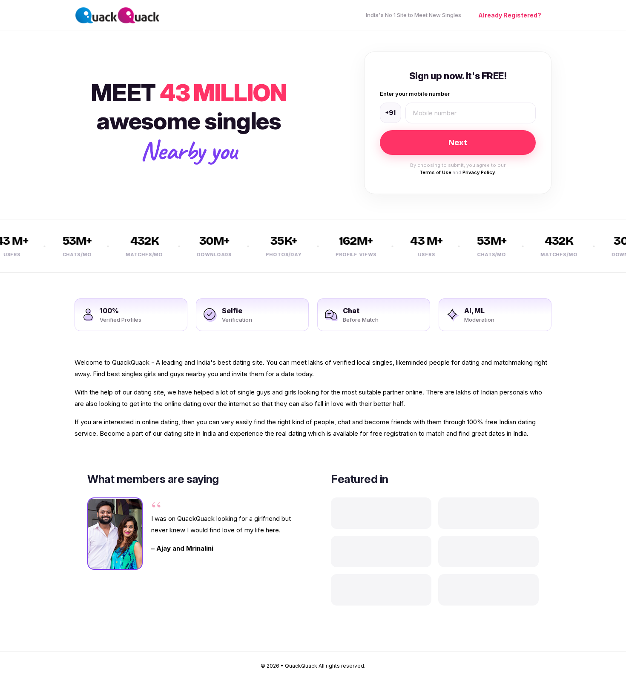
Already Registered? (509, 15)
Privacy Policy (478, 172)
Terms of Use (435, 172)
